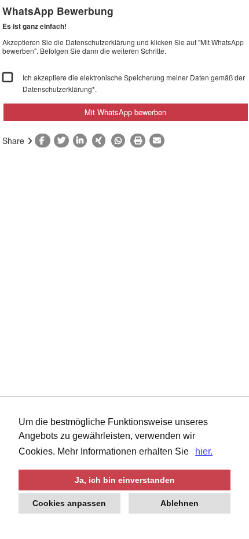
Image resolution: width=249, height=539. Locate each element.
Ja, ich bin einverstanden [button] (125, 480)
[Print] (139, 140)
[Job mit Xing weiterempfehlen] (101, 140)
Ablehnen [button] (179, 503)
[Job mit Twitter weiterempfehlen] (63, 140)
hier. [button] (204, 451)
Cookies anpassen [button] (69, 503)
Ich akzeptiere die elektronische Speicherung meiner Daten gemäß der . (134, 83)
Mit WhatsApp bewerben (125, 111)
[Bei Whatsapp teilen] (120, 140)
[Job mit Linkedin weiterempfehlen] (82, 140)
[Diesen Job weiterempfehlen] (159, 140)
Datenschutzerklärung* (59, 89)
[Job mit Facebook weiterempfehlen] (44, 140)
